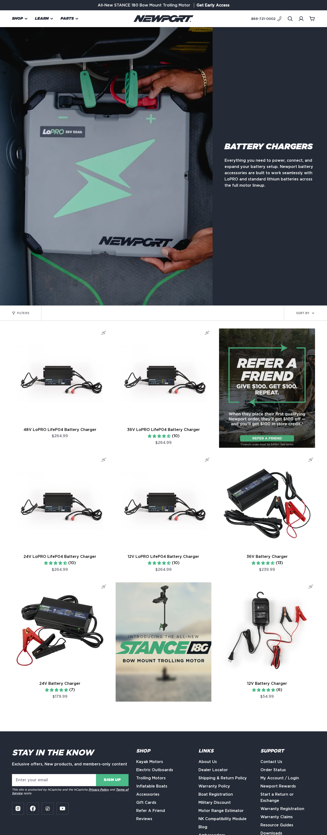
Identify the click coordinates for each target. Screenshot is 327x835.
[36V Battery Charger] (267, 503)
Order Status (273, 770)
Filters (23, 313)
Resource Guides (276, 825)
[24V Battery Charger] (60, 630)
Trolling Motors (151, 778)
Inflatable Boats (151, 786)
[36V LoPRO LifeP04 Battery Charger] (164, 376)
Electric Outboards (154, 770)
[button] (19, 18)
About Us (207, 761)
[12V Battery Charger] (267, 630)
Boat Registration (215, 794)
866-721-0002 (263, 19)
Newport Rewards (278, 786)
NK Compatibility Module (222, 819)
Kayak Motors (149, 761)
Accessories (147, 794)
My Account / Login (279, 778)
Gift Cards (146, 802)
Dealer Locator (213, 770)
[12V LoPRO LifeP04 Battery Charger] (164, 503)
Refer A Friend (150, 810)
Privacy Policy (99, 789)
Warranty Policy (214, 786)
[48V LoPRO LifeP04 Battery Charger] (60, 376)
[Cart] (312, 19)
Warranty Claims (276, 817)
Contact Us (271, 761)
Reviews (144, 819)
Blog (202, 827)
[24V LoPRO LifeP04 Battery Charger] (60, 503)
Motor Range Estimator (221, 810)
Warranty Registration (282, 808)
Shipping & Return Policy (222, 778)
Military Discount (214, 802)
